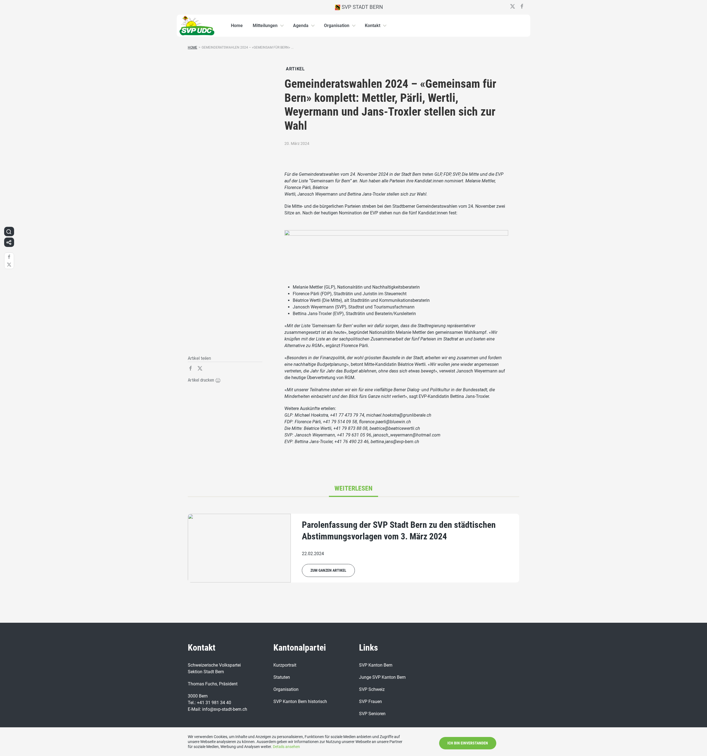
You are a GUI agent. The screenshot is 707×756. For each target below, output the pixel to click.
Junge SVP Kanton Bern (382, 677)
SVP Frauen (370, 701)
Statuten (281, 677)
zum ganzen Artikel (328, 570)
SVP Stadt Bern (361, 7)
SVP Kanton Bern (375, 665)
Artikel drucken (201, 380)
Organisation (336, 25)
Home (237, 25)
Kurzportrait (284, 665)
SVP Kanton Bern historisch (300, 701)
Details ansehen (286, 746)
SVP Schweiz (372, 689)
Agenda (300, 25)
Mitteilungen (265, 25)
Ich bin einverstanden (467, 743)
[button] (9, 231)
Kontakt (372, 25)
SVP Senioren (372, 713)
